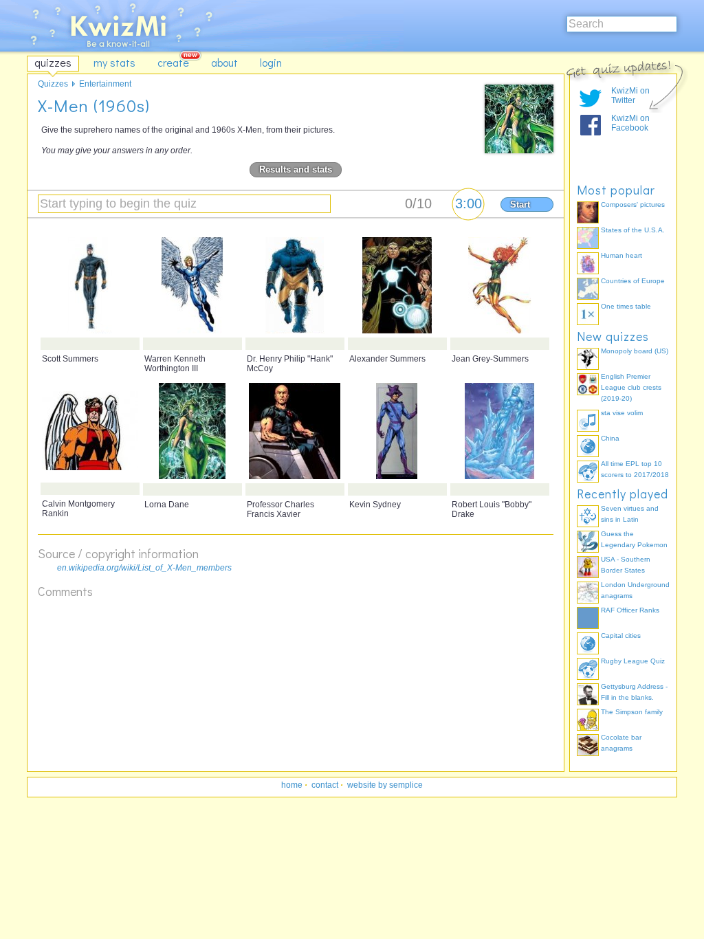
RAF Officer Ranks (630, 610)
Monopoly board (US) (634, 351)
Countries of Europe (633, 281)
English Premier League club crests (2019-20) (631, 387)
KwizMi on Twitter (630, 95)
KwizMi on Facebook (630, 123)
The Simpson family (632, 712)
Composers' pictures (633, 204)
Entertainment (105, 84)
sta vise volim (622, 413)
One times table (626, 306)
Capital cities (621, 635)
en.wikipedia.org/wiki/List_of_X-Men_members (144, 568)
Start (520, 204)
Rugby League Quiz (633, 661)
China (610, 438)
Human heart (621, 255)
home (291, 785)
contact (324, 785)
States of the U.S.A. (633, 230)
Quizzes (53, 84)
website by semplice (385, 785)
